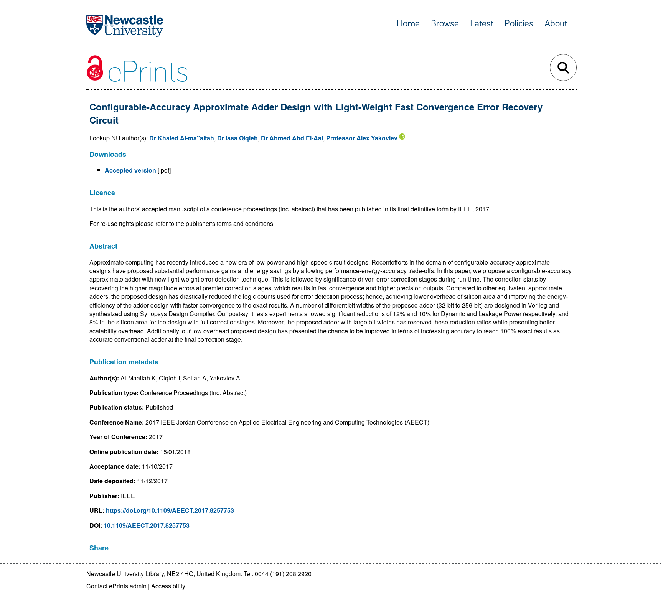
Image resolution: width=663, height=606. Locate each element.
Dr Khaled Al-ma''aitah (181, 137)
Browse (445, 23)
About (555, 23)
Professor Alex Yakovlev (361, 137)
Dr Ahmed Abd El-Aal (292, 137)
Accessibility (168, 585)
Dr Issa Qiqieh (237, 137)
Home (408, 23)
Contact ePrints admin (116, 585)
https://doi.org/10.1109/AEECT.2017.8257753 (170, 510)
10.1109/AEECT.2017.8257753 (147, 525)
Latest (481, 23)
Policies (519, 23)
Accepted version (130, 170)
